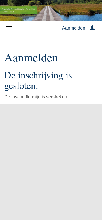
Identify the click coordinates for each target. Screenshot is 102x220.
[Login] (92, 28)
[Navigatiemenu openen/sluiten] (9, 28)
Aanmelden (73, 28)
